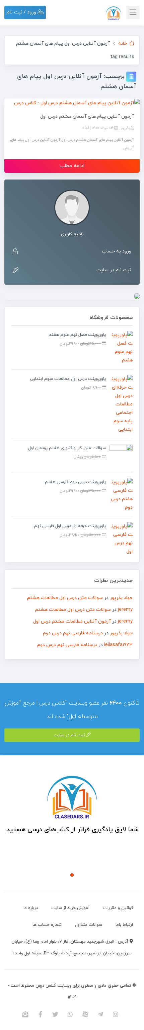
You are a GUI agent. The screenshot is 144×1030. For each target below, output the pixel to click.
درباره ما (30, 908)
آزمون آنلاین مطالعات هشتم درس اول (72, 621)
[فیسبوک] (40, 1014)
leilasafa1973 (118, 645)
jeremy (125, 609)
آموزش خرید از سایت (70, 908)
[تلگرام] (100, 1014)
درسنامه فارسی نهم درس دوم (73, 633)
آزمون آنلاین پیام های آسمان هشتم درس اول (87, 116)
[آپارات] (85, 1014)
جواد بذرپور (121, 598)
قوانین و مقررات (118, 908)
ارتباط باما (124, 925)
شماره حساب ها (47, 925)
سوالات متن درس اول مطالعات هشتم (65, 598)
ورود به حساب (116, 251)
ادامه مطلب (72, 165)
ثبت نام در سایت (113, 270)
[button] (72, 875)
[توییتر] (55, 1014)
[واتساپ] (70, 1014)
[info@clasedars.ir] (25, 1014)
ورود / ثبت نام (22, 12)
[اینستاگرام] (116, 1014)
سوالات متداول (88, 925)
